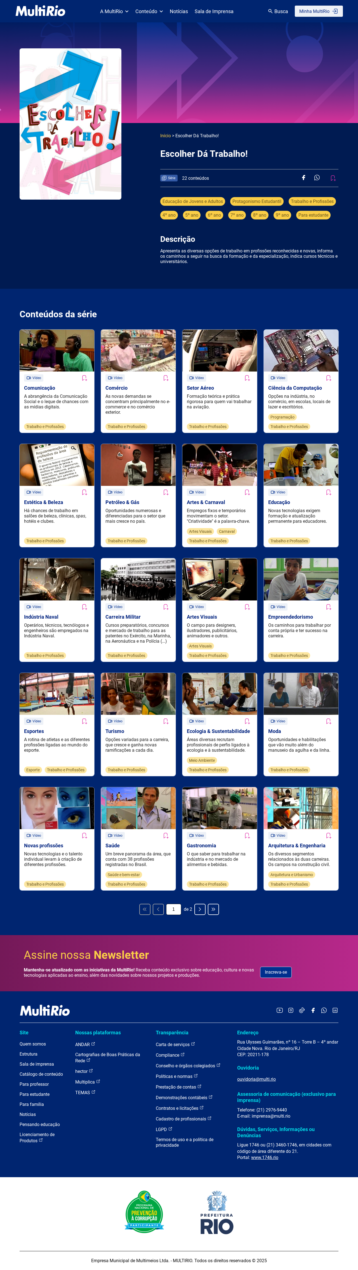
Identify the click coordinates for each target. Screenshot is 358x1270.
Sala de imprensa (37, 1064)
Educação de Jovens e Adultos (192, 201)
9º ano (282, 215)
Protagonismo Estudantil (256, 201)
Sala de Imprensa (214, 11)
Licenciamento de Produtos (37, 1137)
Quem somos (33, 1044)
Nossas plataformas (98, 1032)
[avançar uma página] (200, 909)
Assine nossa (86, 955)
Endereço (247, 1032)
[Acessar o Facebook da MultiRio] (313, 1011)
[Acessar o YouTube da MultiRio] (279, 1011)
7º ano (237, 215)
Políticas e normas (175, 1076)
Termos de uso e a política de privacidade (184, 1142)
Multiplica (85, 1082)
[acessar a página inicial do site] (40, 11)
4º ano (169, 215)
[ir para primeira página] (144, 909)
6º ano (214, 215)
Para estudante (313, 215)
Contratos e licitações (177, 1108)
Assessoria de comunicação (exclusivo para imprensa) (286, 1097)
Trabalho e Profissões (312, 201)
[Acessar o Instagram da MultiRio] (290, 1011)
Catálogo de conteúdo (41, 1074)
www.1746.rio (264, 1157)
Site (24, 1032)
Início (165, 135)
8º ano (259, 215)
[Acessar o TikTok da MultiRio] (301, 1011)
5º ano (191, 215)
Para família (32, 1104)
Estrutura (28, 1054)
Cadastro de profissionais (181, 1119)
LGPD (162, 1129)
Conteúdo (146, 11)
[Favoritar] (84, 378)
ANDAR (83, 1044)
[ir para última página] (213, 909)
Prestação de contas (176, 1087)
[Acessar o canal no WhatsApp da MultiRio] (324, 1011)
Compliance (168, 1055)
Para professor (34, 1084)
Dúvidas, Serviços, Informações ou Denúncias (276, 1132)
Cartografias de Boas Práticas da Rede (107, 1057)
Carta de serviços (173, 1044)
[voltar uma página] (158, 909)
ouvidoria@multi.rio (256, 1079)
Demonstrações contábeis (182, 1097)
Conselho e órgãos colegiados (186, 1065)
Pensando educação (40, 1124)
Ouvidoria (248, 1068)
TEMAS (83, 1092)
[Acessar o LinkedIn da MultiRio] (335, 1011)
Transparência (172, 1032)
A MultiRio (111, 11)
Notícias (179, 11)
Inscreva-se (276, 972)
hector (82, 1071)
